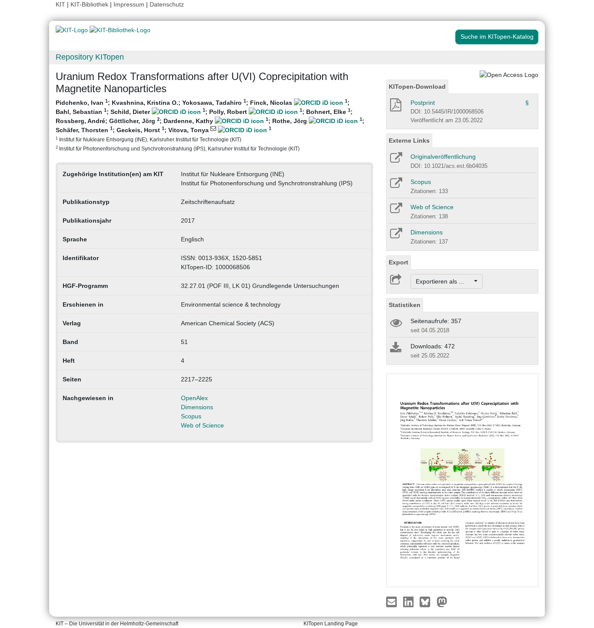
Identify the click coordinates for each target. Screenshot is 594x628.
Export (398, 262)
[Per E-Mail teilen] (392, 601)
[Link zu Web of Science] (395, 210)
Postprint (422, 102)
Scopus (191, 416)
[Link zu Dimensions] (395, 236)
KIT (60, 4)
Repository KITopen (90, 57)
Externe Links (409, 140)
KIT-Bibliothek (90, 4)
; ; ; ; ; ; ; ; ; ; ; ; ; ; (210, 124)
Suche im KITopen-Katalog (497, 36)
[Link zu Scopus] (395, 185)
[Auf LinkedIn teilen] (409, 601)
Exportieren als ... (444, 281)
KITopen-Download (417, 86)
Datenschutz (167, 4)
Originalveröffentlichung (443, 156)
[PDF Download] (395, 107)
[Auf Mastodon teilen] (442, 601)
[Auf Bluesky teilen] (427, 601)
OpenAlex (194, 397)
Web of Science (202, 425)
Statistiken (404, 304)
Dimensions (197, 407)
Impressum (128, 4)
